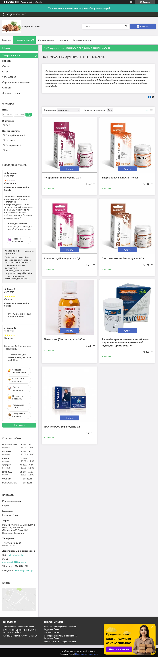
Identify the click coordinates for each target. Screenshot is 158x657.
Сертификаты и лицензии (15, 82)
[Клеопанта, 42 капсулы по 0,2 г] (69, 226)
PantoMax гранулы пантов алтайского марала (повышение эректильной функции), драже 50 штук (125, 342)
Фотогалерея (9, 77)
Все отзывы (19, 425)
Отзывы (6, 87)
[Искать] (126, 26)
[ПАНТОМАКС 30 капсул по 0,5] (69, 394)
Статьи (6, 66)
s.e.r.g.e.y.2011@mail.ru (14, 562)
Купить (69, 169)
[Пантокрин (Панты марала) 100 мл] (69, 307)
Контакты (63, 40)
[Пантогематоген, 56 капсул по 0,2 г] (127, 226)
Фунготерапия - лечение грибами (18, 627)
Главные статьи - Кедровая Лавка (60, 642)
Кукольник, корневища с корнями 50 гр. (19, 315)
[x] (153, 97)
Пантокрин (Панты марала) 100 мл (65, 339)
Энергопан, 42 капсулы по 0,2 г (121, 177)
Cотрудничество (51, 632)
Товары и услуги (23, 40)
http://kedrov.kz (15, 555)
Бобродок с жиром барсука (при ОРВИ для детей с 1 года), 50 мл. (20, 226)
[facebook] (149, 97)
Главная (6, 40)
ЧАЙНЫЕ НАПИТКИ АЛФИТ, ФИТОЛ (20, 636)
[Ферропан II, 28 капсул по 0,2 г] (69, 145)
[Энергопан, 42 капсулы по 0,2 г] (127, 145)
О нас (5, 71)
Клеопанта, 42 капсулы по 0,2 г (63, 258)
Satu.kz (92, 651)
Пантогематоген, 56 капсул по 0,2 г (123, 258)
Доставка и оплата (82, 40)
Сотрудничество (46, 40)
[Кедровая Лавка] (11, 26)
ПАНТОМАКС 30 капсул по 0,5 (62, 426)
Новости (6, 60)
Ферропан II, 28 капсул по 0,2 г (62, 177)
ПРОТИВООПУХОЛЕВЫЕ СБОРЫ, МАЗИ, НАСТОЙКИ (19, 631)
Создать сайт (27, 2)
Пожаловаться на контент (86, 654)
